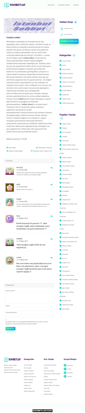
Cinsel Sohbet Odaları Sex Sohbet (69, 151)
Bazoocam (65, 233)
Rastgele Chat (66, 300)
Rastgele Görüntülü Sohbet (67, 227)
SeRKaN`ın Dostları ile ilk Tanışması (68, 206)
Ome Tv (64, 258)
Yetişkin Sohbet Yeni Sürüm (51, 385)
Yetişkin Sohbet (67, 157)
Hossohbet (47, 391)
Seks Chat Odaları (49, 371)
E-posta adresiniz (11, 312)
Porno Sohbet (66, 132)
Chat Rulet (65, 141)
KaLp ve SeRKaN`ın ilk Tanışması (67, 214)
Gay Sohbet (65, 309)
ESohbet (64, 195)
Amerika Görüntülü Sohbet (70, 237)
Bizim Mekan (66, 183)
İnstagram (70, 373)
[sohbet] (15, 5)
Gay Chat (65, 267)
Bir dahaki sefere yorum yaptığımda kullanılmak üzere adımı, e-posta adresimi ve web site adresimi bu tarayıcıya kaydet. (27, 323)
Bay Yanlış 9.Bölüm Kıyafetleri (67, 294)
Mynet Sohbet (66, 162)
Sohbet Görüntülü (67, 73)
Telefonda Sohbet (67, 305)
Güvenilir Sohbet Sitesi (50, 379)
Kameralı (65, 254)
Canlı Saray (65, 170)
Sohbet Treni (66, 263)
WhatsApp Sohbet (67, 187)
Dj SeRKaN (65, 191)
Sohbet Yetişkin (48, 382)
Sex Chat (65, 178)
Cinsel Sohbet (66, 61)
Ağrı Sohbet (65, 288)
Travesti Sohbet (67, 174)
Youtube (69, 376)
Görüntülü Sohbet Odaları (70, 279)
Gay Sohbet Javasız (68, 284)
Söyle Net (46, 388)
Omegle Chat (66, 200)
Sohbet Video (66, 99)
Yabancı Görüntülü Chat (69, 241)
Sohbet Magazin (67, 86)
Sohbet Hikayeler (67, 78)
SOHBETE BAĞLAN (69, 41)
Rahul (14, 147)
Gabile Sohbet (66, 124)
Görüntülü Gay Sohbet (50, 365)
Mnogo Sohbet (66, 246)
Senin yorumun (10, 290)
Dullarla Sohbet (48, 394)
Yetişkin (64, 128)
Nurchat (46, 368)
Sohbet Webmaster (68, 103)
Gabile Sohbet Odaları (69, 145)
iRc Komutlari (66, 69)
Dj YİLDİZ (65, 250)
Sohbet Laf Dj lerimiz (68, 82)
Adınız (8, 306)
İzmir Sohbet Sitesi (68, 275)
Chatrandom (66, 271)
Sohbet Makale (66, 90)
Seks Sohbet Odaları (68, 166)
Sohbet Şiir (65, 94)
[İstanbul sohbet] (29, 25)
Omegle (64, 136)
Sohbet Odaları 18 (67, 220)
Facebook (70, 365)
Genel (64, 65)
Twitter (69, 369)
